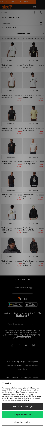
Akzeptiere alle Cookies (23, 414)
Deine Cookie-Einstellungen (22, 406)
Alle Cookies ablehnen (22, 422)
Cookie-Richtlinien (24, 400)
